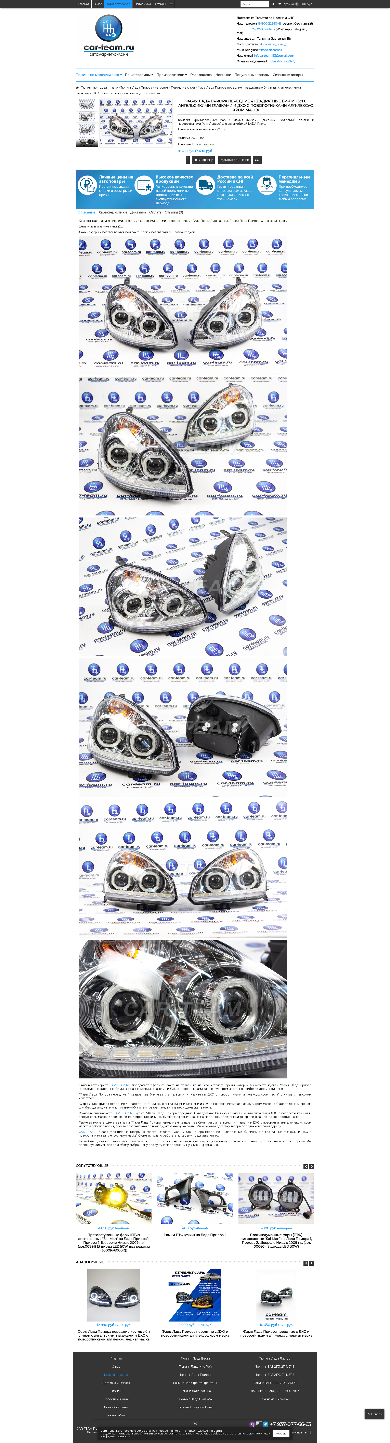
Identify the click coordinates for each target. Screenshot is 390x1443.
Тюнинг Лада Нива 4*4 (195, 1399)
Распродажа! (201, 75)
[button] (87, 143)
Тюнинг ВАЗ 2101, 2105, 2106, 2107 (274, 1391)
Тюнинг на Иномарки (274, 1399)
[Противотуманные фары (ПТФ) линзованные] (114, 1198)
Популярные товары (252, 75)
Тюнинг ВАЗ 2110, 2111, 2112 (274, 1375)
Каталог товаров (118, 4)
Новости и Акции (116, 1399)
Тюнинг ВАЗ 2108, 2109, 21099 (274, 1383)
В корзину (205, 160)
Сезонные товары (288, 75)
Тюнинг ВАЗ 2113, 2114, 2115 (274, 1366)
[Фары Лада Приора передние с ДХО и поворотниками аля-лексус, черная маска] (276, 1295)
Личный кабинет (115, 1407)
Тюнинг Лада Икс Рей (195, 1366)
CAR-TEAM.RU (119, 1085)
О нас (98, 4)
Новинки (223, 75)
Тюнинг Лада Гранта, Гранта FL (195, 1383)
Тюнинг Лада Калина (195, 1391)
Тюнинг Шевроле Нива (195, 1407)
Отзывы (160, 4)
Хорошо (281, 1433)
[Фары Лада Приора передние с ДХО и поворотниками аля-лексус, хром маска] (195, 1295)
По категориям (138, 75)
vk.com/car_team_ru (274, 44)
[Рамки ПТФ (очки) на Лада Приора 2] (195, 1198)
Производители (171, 75)
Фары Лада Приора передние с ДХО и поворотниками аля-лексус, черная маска (276, 1333)
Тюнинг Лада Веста (195, 1358)
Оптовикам (142, 4)
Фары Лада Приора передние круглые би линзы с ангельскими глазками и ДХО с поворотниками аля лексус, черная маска (114, 1335)
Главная (83, 4)
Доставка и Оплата (115, 1383)
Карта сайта (115, 1415)
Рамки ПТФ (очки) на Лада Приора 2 (195, 1235)
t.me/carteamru (270, 50)
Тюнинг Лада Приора (195, 1375)
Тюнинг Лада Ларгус (274, 1358)
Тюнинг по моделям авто (98, 75)
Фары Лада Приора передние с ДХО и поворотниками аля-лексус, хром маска (195, 1333)
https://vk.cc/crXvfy (282, 61)
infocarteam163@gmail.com (274, 55)
